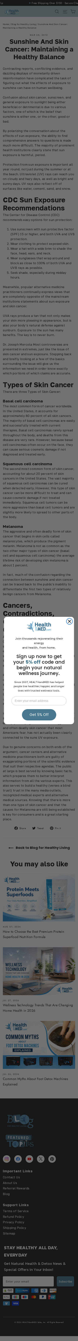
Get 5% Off (39, 714)
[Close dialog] (69, 621)
